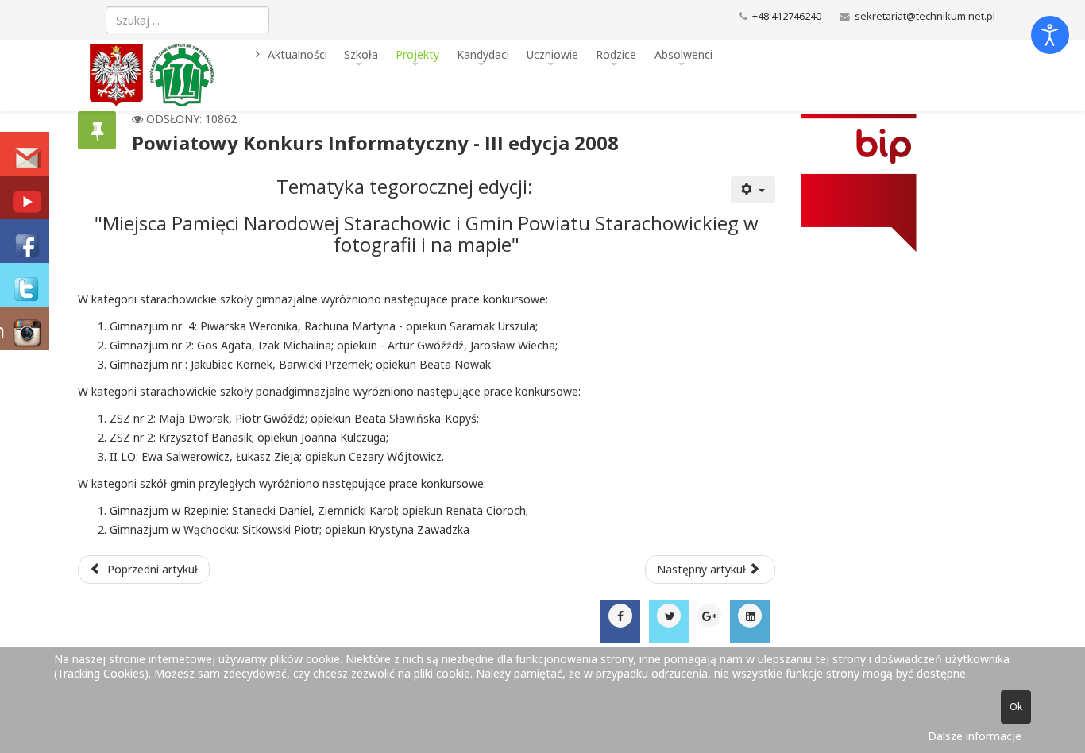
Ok (1016, 706)
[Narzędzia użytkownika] (753, 189)
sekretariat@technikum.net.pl (925, 16)
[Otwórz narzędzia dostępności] (1050, 35)
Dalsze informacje (974, 735)
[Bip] (891, 182)
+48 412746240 (786, 16)
